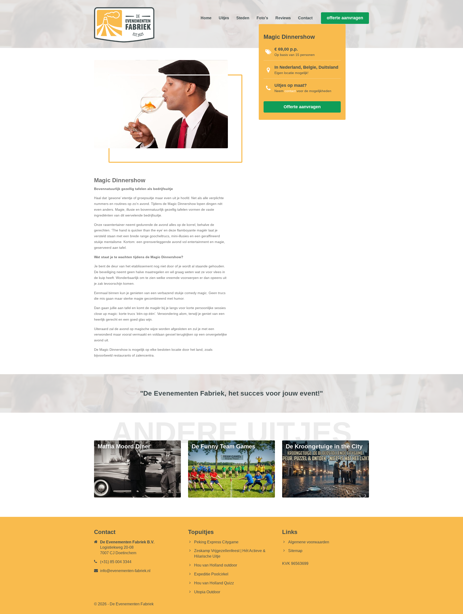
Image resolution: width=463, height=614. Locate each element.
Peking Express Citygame (216, 542)
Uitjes (224, 18)
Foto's (262, 18)
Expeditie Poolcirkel (211, 574)
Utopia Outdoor (207, 592)
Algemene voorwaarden (308, 542)
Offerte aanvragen (302, 106)
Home (206, 18)
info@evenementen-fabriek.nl (125, 571)
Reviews (283, 18)
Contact (305, 18)
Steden (242, 18)
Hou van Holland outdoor (215, 565)
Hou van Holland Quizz (214, 583)
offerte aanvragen (345, 17)
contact (290, 91)
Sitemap (295, 551)
